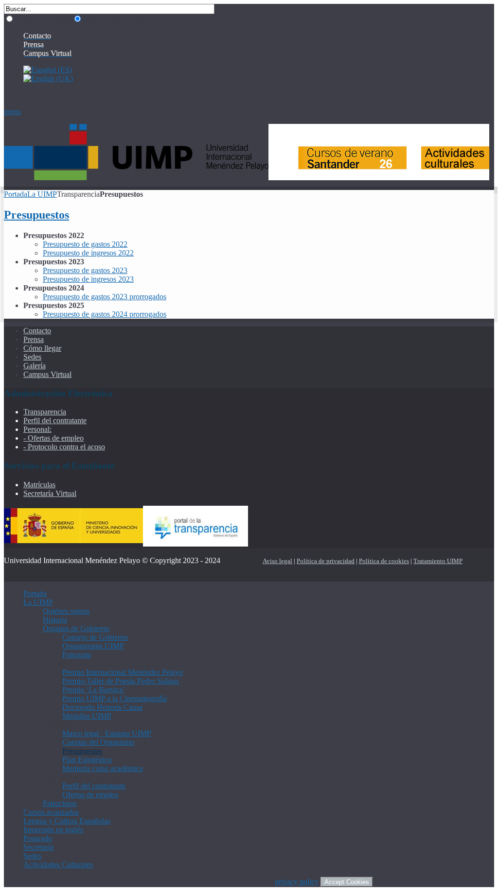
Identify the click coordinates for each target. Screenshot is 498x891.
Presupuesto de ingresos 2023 (88, 279)
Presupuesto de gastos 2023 (85, 270)
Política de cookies (384, 561)
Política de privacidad (326, 561)
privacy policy (297, 881)
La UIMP (42, 194)
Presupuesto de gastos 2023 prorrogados (104, 296)
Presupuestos (36, 214)
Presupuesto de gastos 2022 (85, 244)
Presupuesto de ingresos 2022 (88, 253)
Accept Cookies (346, 882)
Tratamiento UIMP (437, 561)
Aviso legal (277, 561)
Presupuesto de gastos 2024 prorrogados (104, 314)
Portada (15, 194)
